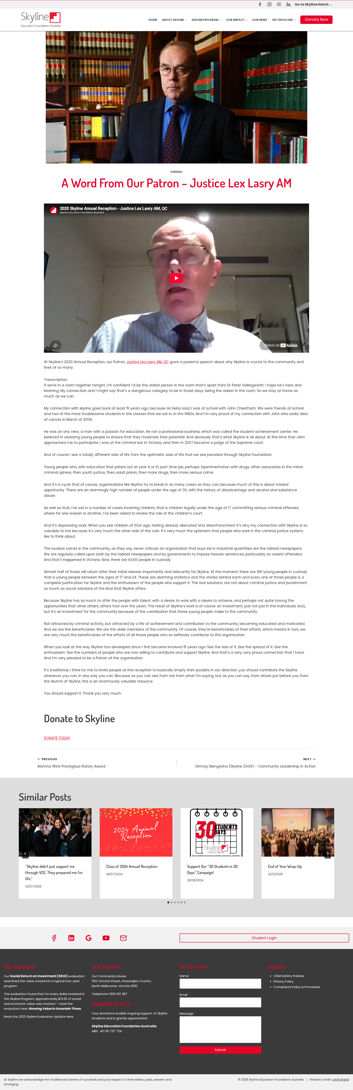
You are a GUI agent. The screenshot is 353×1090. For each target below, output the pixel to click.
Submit (220, 1049)
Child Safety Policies (289, 976)
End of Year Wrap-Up (285, 866)
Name (184, 976)
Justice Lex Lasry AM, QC (147, 361)
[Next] (327, 853)
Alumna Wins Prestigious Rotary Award (71, 763)
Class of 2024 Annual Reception (131, 866)
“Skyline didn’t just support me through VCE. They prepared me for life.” (54, 872)
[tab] (168, 902)
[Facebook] (260, 4)
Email (185, 995)
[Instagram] (269, 4)
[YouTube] (279, 4)
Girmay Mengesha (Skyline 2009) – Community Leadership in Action (255, 763)
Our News (259, 20)
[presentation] (55, 832)
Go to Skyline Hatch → (314, 4)
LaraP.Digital (340, 1080)
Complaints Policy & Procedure (297, 987)
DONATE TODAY (57, 738)
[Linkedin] (288, 4)
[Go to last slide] (25, 853)
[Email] (123, 938)
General (176, 171)
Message (188, 1013)
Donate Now (316, 19)
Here (69, 1016)
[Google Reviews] (89, 938)
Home (153, 20)
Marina (168, 195)
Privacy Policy (284, 981)
